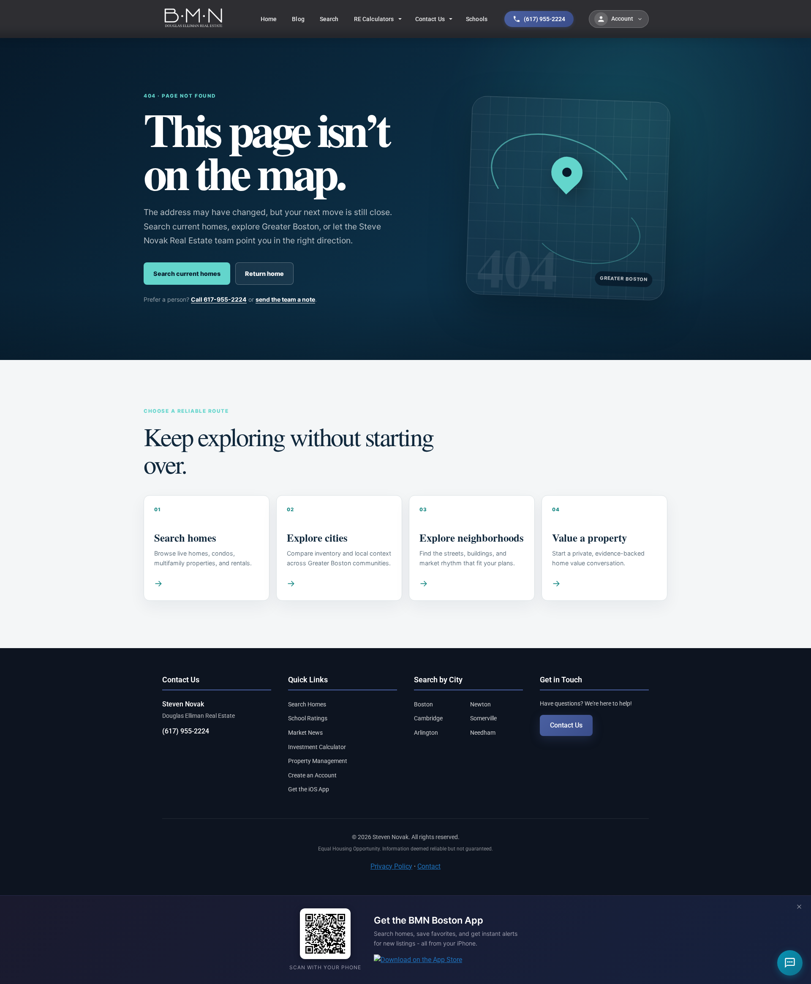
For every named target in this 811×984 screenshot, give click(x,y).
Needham (482, 732)
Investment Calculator (317, 747)
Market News (305, 732)
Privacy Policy (391, 866)
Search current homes (186, 273)
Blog (298, 19)
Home (269, 19)
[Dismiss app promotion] (799, 907)
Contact (429, 866)
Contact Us (430, 19)
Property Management (317, 761)
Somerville (483, 718)
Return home (264, 273)
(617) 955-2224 (185, 731)
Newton (480, 704)
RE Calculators (374, 19)
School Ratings (307, 718)
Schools (476, 19)
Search (329, 19)
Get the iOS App (308, 789)
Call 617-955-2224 (219, 299)
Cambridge (428, 718)
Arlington (426, 732)
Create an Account (312, 775)
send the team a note (285, 299)
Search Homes (307, 704)
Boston (423, 704)
